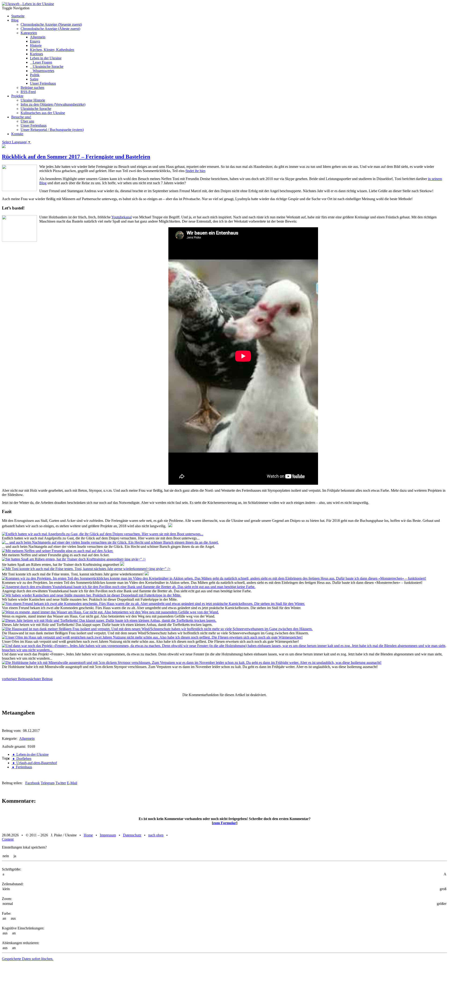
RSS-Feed (28, 92)
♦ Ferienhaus (21, 767)
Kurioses (36, 54)
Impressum (108, 835)
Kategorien (29, 33)
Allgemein (37, 37)
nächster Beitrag (41, 679)
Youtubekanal (121, 217)
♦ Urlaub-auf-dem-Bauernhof (34, 763)
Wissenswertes (42, 71)
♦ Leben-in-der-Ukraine (30, 754)
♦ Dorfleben (21, 759)
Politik (35, 75)
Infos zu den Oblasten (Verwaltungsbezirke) (53, 104)
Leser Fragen (41, 62)
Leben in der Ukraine (46, 58)
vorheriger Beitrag (15, 679)
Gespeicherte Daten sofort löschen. (27, 959)
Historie (36, 45)
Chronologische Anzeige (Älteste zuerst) (50, 29)
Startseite (18, 16)
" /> (143, 559)
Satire (34, 79)
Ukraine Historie (33, 100)
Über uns (27, 121)
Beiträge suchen (32, 88)
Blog (14, 20)
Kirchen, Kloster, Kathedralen (52, 50)
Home (88, 835)
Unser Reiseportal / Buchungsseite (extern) (52, 130)
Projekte (17, 96)
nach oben (155, 835)
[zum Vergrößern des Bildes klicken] (102, 534)
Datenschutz (132, 835)
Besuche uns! (21, 117)
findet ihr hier (195, 171)
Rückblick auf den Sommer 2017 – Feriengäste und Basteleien (76, 157)
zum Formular (224, 823)
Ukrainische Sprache (46, 67)
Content (8, 839)
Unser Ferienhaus (43, 83)
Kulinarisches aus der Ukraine (43, 113)
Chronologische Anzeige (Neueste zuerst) (51, 24)
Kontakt (17, 134)
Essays (35, 41)
